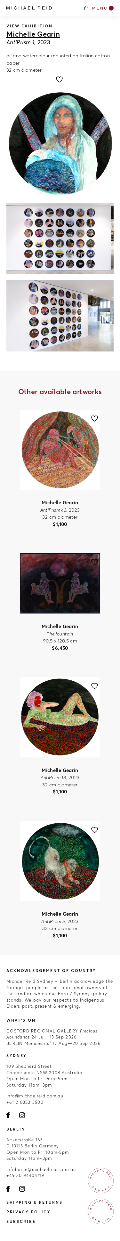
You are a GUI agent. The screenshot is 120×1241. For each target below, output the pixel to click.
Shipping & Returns (34, 1202)
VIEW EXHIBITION (29, 26)
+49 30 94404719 (25, 1175)
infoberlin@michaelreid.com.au (41, 1169)
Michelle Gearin (33, 34)
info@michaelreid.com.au (34, 1095)
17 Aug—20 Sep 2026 (53, 1043)
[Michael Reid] (41, 8)
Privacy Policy (28, 1211)
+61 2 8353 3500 (25, 1102)
